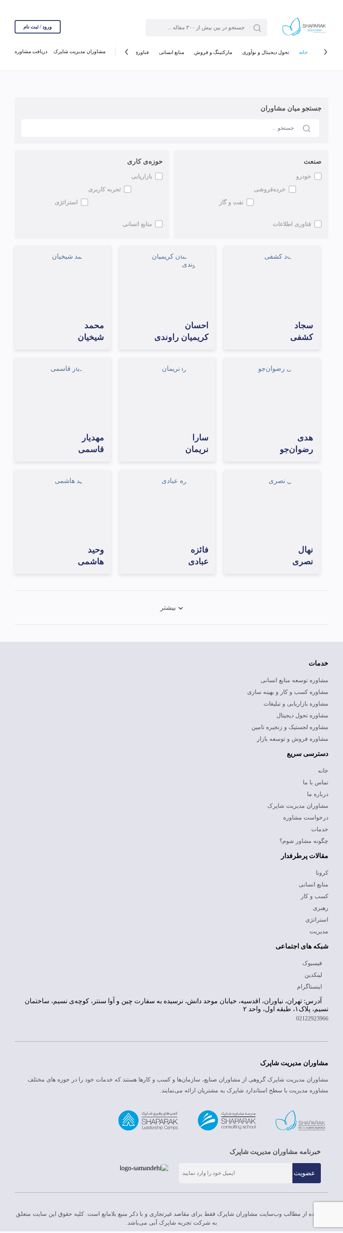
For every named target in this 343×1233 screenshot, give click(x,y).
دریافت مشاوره (30, 53)
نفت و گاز (299, 205)
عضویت (304, 1174)
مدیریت (319, 928)
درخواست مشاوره (307, 814)
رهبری (321, 904)
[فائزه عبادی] (167, 506)
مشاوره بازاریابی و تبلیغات (298, 700)
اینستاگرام (311, 983)
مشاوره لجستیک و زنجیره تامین (290, 724)
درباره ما (319, 791)
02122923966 (310, 1020)
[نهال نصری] (271, 506)
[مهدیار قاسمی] (62, 394)
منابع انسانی (168, 53)
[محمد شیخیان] (62, 282)
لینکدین (314, 971)
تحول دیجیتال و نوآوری (263, 53)
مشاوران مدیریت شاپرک (78, 53)
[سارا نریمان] (167, 394)
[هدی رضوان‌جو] (271, 394)
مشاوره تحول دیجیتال (302, 712)
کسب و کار (315, 893)
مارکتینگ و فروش (209, 53)
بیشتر (167, 604)
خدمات (320, 826)
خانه (303, 53)
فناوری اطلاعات (292, 220)
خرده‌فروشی (296, 190)
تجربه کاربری (136, 190)
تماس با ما (316, 779)
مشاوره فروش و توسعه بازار (296, 735)
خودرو (303, 176)
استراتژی (141, 205)
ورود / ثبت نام (37, 27)
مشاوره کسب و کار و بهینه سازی (290, 689)
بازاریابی (141, 176)
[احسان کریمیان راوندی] (167, 282)
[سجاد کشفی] (271, 282)
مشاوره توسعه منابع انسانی (296, 677)
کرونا (322, 869)
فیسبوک (313, 960)
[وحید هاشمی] (62, 506)
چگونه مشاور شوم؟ (305, 838)
